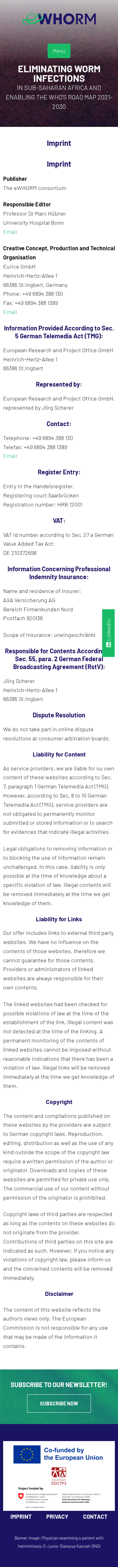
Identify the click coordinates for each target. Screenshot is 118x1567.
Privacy (57, 1516)
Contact (95, 1516)
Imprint (21, 1516)
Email (10, 231)
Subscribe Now (59, 1403)
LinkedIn (108, 630)
